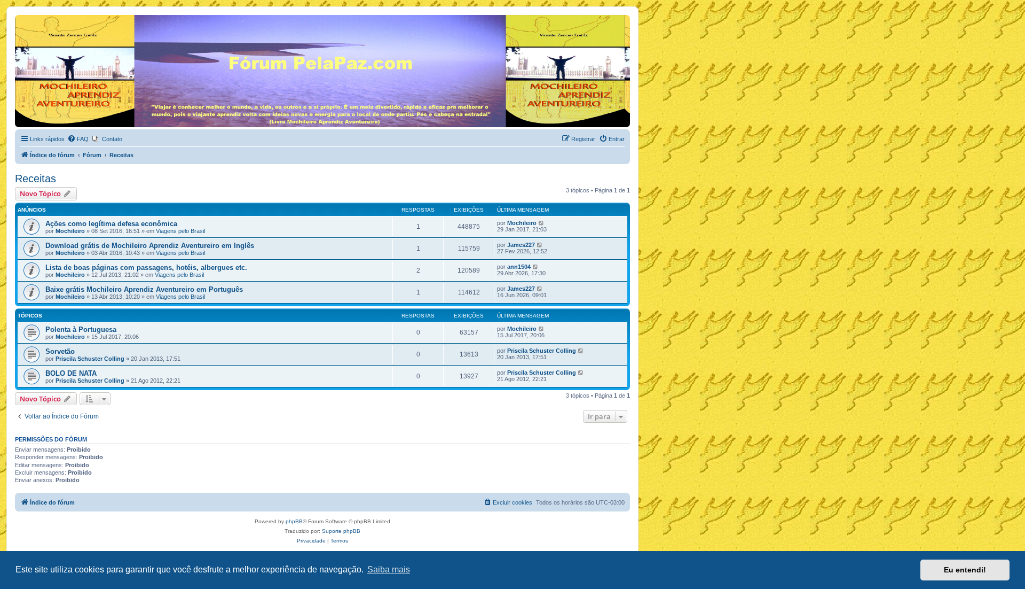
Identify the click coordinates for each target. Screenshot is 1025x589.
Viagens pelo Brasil (180, 231)
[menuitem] (78, 139)
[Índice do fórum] (21, 17)
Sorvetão (60, 351)
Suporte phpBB (341, 531)
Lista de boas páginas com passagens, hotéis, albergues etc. (146, 268)
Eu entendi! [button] (965, 569)
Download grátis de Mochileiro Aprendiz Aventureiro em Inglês (149, 246)
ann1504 (519, 267)
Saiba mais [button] (388, 569)
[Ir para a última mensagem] (541, 223)
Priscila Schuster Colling (90, 358)
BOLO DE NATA (71, 373)
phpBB (294, 521)
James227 (521, 245)
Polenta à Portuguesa (80, 330)
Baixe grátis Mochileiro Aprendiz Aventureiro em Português (144, 289)
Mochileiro (70, 231)
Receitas (35, 178)
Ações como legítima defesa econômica (111, 224)
